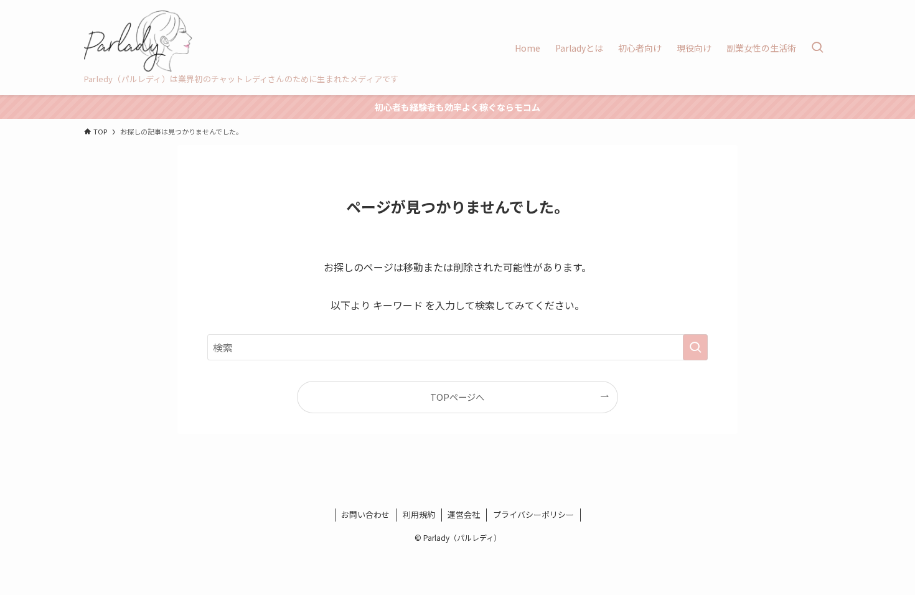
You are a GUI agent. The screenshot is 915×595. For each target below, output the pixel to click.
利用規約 (419, 514)
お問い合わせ (365, 514)
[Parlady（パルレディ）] (138, 41)
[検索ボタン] (817, 47)
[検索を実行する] (695, 347)
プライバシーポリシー (533, 514)
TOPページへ (457, 396)
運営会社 (464, 514)
